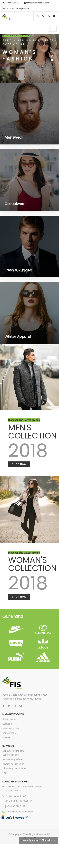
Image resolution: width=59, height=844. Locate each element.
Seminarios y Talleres (13, 759)
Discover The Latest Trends (24, 420)
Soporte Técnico (10, 754)
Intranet (6, 737)
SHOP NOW (19, 464)
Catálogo (7, 723)
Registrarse (23, 8)
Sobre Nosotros (10, 719)
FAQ (4, 773)
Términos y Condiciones (14, 768)
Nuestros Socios (10, 728)
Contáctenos (9, 733)
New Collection (16, 36)
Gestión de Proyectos (13, 764)
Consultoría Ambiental (13, 751)
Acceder (10, 8)
